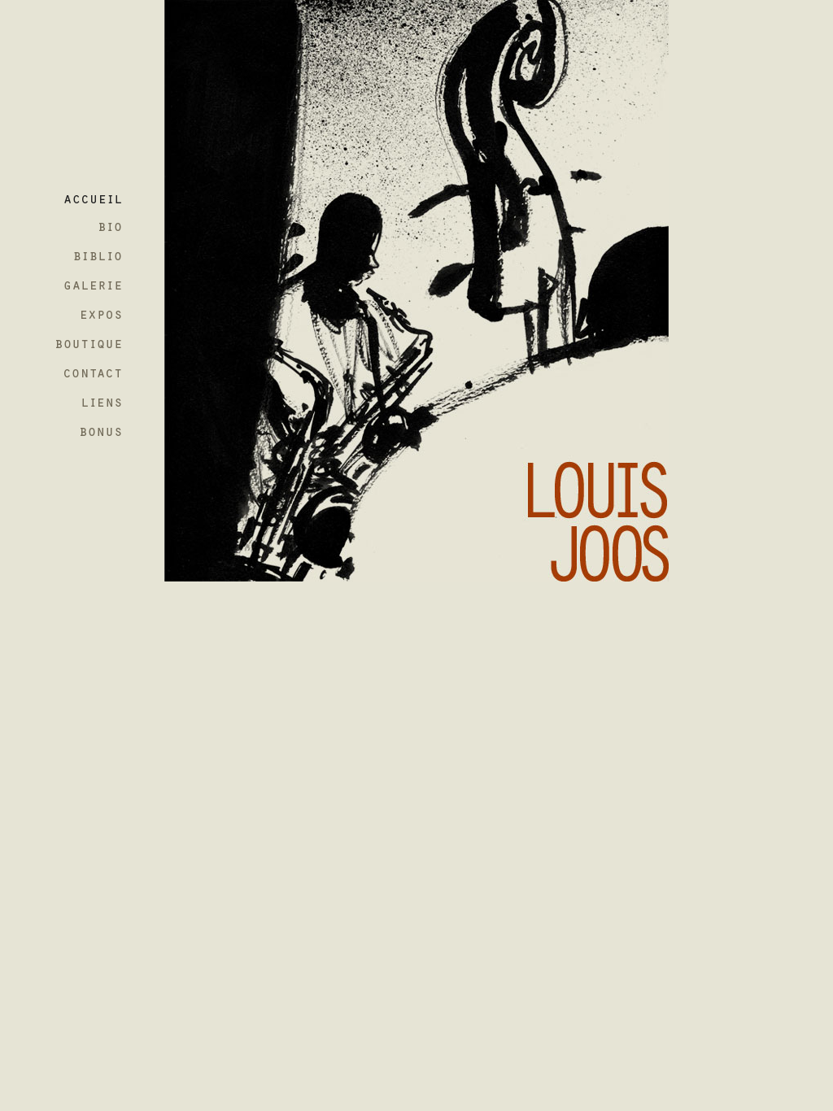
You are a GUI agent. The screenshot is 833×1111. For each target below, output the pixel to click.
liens (97, 408)
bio (97, 227)
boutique (97, 348)
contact (97, 378)
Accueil (97, 197)
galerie (97, 287)
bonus (97, 438)
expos (97, 318)
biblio (97, 257)
